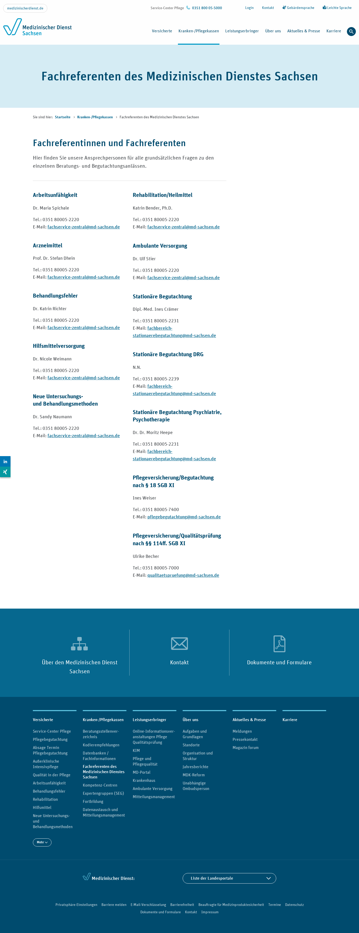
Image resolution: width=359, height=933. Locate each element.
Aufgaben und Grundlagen (195, 733)
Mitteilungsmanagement (154, 796)
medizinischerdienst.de (25, 8)
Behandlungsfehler (49, 791)
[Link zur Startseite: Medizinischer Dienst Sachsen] (37, 29)
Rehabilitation (45, 799)
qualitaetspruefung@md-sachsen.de (183, 575)
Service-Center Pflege (52, 731)
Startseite (63, 117)
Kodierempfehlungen (101, 744)
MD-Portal (141, 772)
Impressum (210, 912)
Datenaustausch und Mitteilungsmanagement (104, 812)
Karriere (333, 30)
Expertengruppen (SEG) (103, 793)
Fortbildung (93, 801)
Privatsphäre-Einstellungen (76, 904)
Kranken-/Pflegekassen (95, 117)
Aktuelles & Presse (249, 719)
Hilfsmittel (42, 807)
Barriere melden (113, 904)
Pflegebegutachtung (50, 739)
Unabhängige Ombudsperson (196, 785)
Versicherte (43, 719)
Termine (274, 904)
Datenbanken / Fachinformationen (99, 755)
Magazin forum (246, 747)
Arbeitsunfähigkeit (49, 783)
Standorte (191, 744)
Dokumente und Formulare (279, 662)
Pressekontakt (245, 739)
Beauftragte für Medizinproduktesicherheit (231, 904)
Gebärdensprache (300, 7)
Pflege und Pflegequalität (145, 761)
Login (249, 7)
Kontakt (268, 7)
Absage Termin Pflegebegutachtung (50, 750)
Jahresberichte (195, 766)
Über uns (190, 719)
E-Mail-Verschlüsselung (148, 904)
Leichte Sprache (339, 7)
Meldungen (242, 731)
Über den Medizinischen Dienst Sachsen (79, 667)
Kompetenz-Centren (100, 785)
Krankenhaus (144, 780)
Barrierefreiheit (182, 904)
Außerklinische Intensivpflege (46, 763)
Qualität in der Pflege (51, 774)
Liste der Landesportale (212, 878)
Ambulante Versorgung (152, 788)
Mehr (41, 842)
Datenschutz (294, 904)
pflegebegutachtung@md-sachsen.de (184, 517)
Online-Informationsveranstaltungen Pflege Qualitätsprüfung (154, 736)
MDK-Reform (194, 774)
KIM (136, 750)
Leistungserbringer (149, 719)
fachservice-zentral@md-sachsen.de (84, 227)
